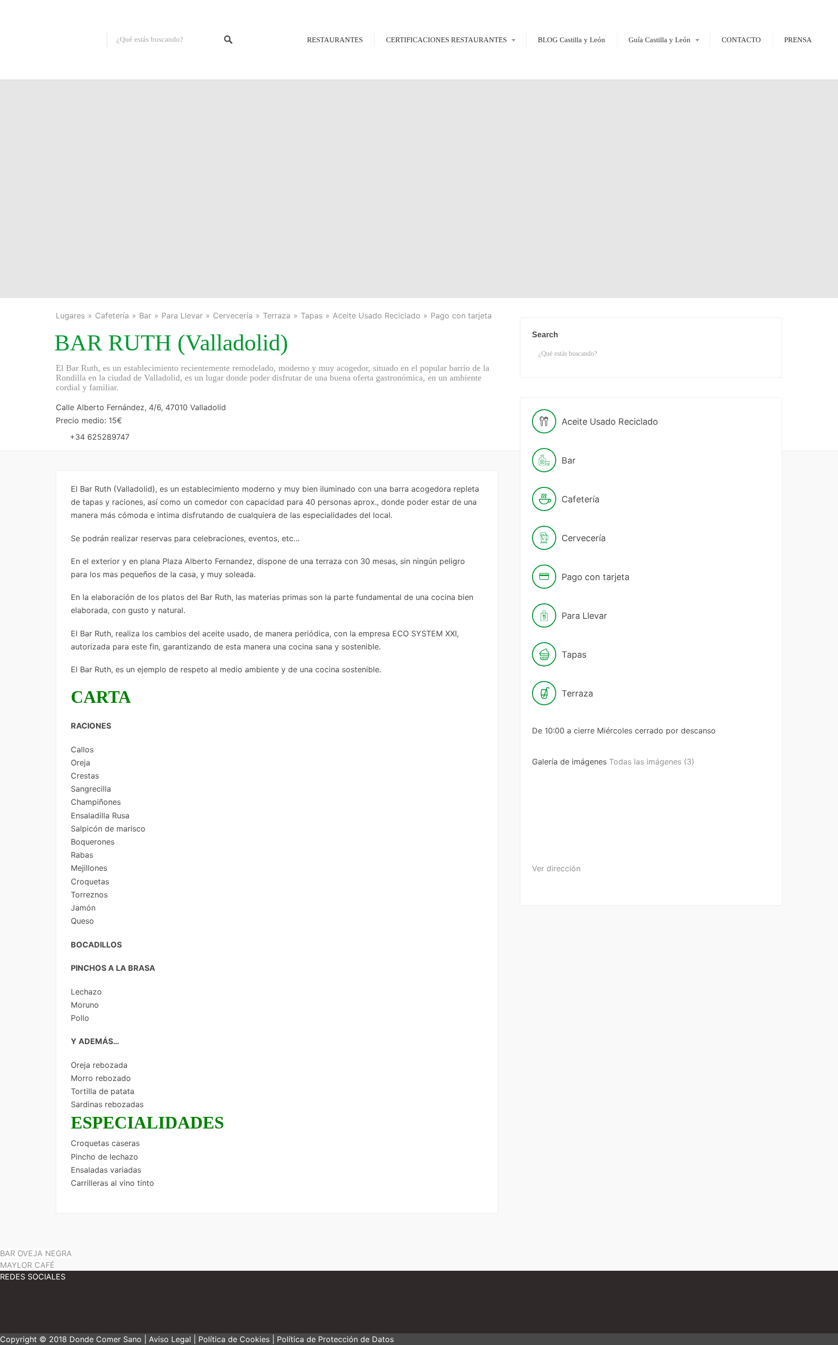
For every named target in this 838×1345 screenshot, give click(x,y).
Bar (145, 315)
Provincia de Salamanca (658, 139)
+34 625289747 (99, 437)
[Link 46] (145, 1311)
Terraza (276, 315)
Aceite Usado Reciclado (376, 315)
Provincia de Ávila (650, 72)
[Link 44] (29, 1311)
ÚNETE (421, 88)
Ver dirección (556, 868)
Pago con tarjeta (461, 315)
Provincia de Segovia (654, 155)
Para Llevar (182, 315)
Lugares (70, 315)
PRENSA (798, 40)
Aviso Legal (170, 1339)
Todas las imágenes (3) (651, 761)
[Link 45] (87, 1311)
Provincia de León (649, 105)
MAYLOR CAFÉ (27, 1265)
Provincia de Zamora (653, 205)
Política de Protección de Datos (335, 1339)
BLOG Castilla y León (571, 40)
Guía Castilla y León (659, 40)
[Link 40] (718, 837)
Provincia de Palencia (654, 122)
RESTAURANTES (335, 40)
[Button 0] (228, 40)
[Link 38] (569, 837)
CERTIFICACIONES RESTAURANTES (446, 40)
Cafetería (112, 315)
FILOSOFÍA (427, 72)
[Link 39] (644, 837)
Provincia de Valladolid (657, 189)
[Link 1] (53, 39)
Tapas (311, 315)
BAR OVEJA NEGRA (36, 1253)
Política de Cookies (234, 1339)
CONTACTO (741, 40)
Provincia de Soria (649, 172)
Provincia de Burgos (652, 88)
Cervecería (233, 315)
